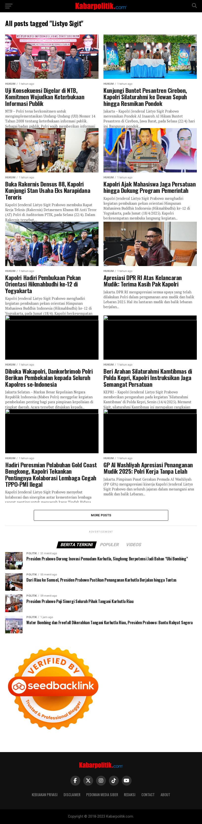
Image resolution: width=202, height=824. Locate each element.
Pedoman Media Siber (102, 794)
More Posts (101, 515)
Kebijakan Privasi (45, 794)
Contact (148, 794)
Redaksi (129, 794)
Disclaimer (72, 794)
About (165, 794)
